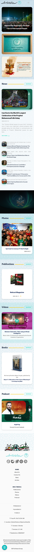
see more (28, 84)
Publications (17, 490)
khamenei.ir (17, 506)
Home (17, 470)
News (17, 478)
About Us (17, 472)
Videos (17, 495)
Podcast (17, 498)
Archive (17, 480)
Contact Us (17, 475)
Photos (17, 492)
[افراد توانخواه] (4, 547)
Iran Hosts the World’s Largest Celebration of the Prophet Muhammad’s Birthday (14, 116)
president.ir (17, 509)
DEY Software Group (17, 549)
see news (4, 136)
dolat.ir (17, 513)
